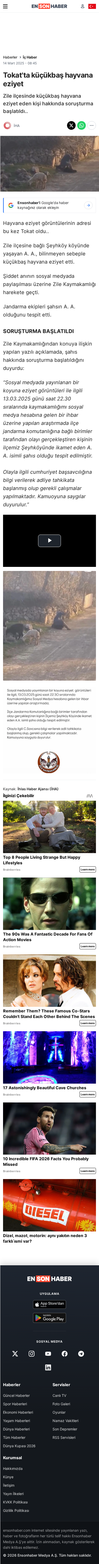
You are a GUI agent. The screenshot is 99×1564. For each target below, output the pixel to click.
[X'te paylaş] (71, 125)
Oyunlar (59, 1412)
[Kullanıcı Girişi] (83, 6)
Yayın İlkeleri (13, 1493)
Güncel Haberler (16, 1395)
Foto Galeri (61, 1404)
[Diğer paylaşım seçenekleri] (91, 125)
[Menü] (5, 6)
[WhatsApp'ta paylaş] (81, 125)
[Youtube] (48, 1354)
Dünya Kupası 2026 (19, 1446)
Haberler (10, 57)
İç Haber (30, 57)
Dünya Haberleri (16, 1429)
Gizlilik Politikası (16, 1510)
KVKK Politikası (15, 1502)
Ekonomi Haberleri (18, 1412)
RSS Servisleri (64, 1437)
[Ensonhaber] (49, 6)
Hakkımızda (13, 1468)
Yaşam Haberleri (16, 1420)
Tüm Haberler (14, 1437)
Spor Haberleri (15, 1404)
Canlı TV (59, 1395)
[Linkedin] (48, 1367)
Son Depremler (65, 1429)
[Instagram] (31, 1354)
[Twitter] (15, 1354)
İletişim (8, 1485)
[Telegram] (81, 1354)
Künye (8, 1477)
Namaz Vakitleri (65, 1420)
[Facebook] (65, 1354)
